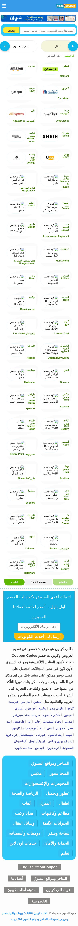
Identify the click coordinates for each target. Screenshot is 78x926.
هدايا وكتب (24, 813)
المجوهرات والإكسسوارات (47, 783)
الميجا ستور (59, 773)
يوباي (18, 708)
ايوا (29, 721)
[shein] (38, 18)
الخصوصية (39, 901)
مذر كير (25, 701)
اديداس (39, 748)
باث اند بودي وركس (59, 741)
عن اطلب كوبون (58, 890)
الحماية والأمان (56, 843)
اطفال (64, 803)
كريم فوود (52, 748)
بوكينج (42, 708)
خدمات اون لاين (23, 843)
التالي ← (14, 582)
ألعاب (27, 803)
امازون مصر (56, 708)
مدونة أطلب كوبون (21, 890)
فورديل (40, 734)
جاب (37, 721)
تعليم (65, 853)
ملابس (36, 773)
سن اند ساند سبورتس (26, 715)
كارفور (16, 728)
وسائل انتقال (24, 823)
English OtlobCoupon (39, 867)
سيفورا (67, 715)
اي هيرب (30, 708)
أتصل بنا (17, 878)
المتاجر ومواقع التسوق (50, 763)
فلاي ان (60, 728)
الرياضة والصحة (25, 793)
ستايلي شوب (23, 748)
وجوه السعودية (51, 721)
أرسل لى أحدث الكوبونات (39, 636)
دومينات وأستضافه (24, 833)
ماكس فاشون (51, 715)
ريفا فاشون (54, 734)
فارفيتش (18, 721)
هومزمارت (30, 728)
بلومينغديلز (26, 734)
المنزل (45, 803)
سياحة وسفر (58, 833)
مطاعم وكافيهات (55, 813)
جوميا (68, 734)
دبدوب (68, 721)
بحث (11, 30)
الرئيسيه (69, 55)
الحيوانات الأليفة (56, 823)
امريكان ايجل (36, 741)
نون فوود (11, 734)
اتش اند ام (45, 728)
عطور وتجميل (57, 793)
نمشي (37, 701)
